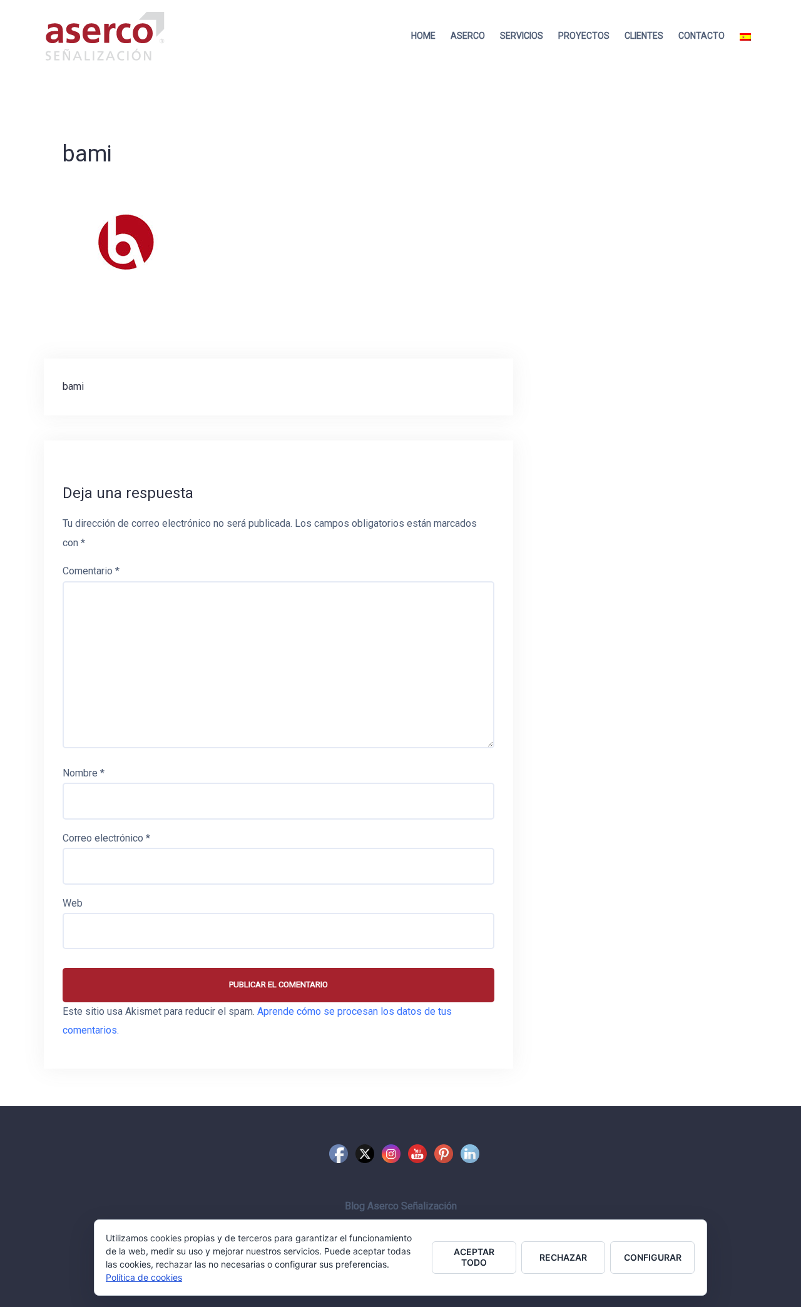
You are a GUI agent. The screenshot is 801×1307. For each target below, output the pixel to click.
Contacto (701, 36)
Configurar (652, 1257)
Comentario (91, 571)
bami (73, 386)
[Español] (745, 36)
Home (423, 36)
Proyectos (584, 36)
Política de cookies (144, 1277)
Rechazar (563, 1257)
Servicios (521, 36)
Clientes (644, 36)
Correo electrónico (106, 838)
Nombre (84, 773)
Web (73, 903)
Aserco (468, 36)
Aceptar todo (474, 1257)
